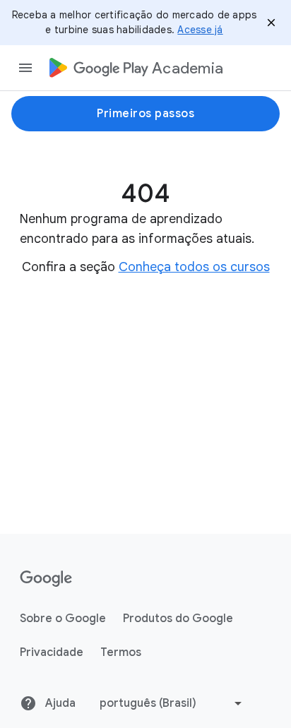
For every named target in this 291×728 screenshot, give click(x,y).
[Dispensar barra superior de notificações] (271, 22)
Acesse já (199, 29)
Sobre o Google (63, 618)
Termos (120, 652)
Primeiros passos (145, 114)
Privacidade (51, 652)
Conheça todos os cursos (194, 267)
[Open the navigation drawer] (25, 68)
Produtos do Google (178, 618)
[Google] (46, 579)
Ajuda (59, 703)
